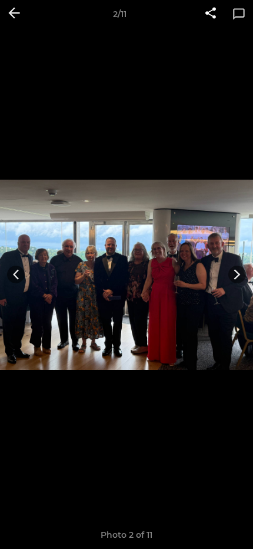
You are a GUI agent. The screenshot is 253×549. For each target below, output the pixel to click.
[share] (211, 14)
